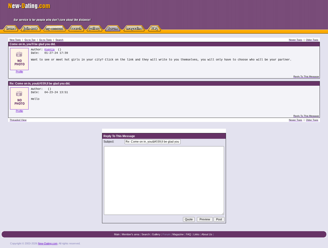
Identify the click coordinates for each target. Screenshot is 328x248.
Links (196, 234)
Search (145, 234)
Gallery (156, 234)
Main (117, 234)
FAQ (188, 234)
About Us (206, 234)
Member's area (130, 234)
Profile (19, 71)
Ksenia (49, 49)
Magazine (178, 234)
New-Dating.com (47, 243)
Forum (166, 234)
